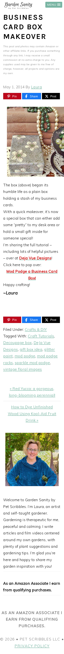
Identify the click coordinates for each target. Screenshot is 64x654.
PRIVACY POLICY (32, 646)
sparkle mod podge (32, 362)
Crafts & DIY (36, 329)
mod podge (25, 356)
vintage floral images (22, 369)
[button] (53, 5)
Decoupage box (17, 342)
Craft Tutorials (41, 336)
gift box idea (31, 349)
